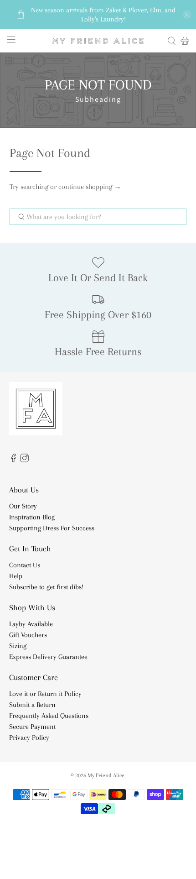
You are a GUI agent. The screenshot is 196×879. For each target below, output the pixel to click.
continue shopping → (89, 187)
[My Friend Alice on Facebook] (13, 460)
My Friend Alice (106, 775)
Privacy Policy (29, 737)
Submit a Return (32, 705)
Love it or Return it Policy (45, 694)
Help (15, 576)
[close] (186, 14)
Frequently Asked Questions (48, 716)
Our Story (23, 506)
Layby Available (31, 624)
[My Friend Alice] (98, 41)
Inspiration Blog (32, 517)
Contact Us (24, 565)
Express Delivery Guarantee (48, 657)
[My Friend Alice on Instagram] (24, 460)
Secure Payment (32, 726)
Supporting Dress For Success (51, 528)
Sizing (17, 646)
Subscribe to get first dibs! (46, 587)
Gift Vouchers (28, 635)
